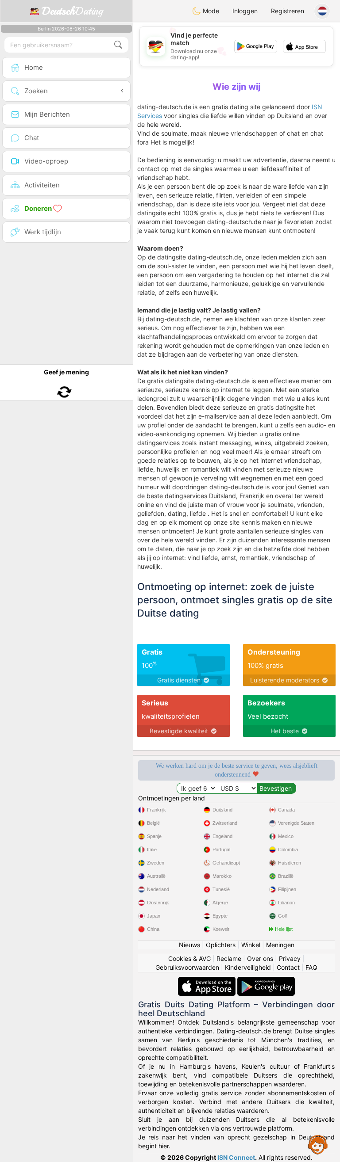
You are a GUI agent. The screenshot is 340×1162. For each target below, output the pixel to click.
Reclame (228, 958)
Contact (288, 967)
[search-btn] (118, 45)
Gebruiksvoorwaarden (187, 967)
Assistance (317, 1144)
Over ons (260, 958)
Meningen (280, 945)
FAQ (311, 967)
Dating (72, 11)
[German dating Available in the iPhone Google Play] (266, 981)
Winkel (250, 945)
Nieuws (189, 945)
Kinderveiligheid (248, 967)
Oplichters (221, 945)
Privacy (290, 958)
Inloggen (245, 11)
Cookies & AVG (189, 958)
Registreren (287, 11)
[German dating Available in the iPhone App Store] (207, 981)
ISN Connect (236, 1157)
